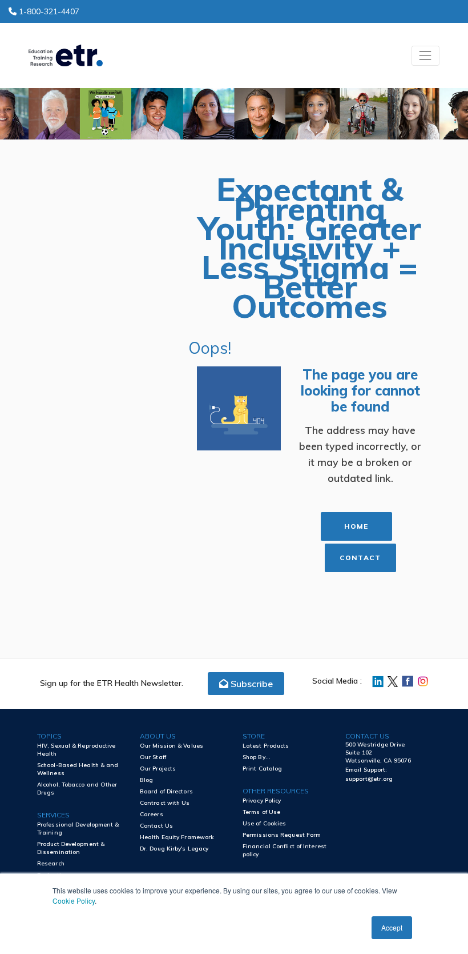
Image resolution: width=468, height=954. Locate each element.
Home (356, 526)
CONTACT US (367, 736)
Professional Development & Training (78, 828)
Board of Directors (166, 791)
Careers (151, 814)
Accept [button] (391, 927)
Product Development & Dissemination (70, 848)
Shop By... (257, 757)
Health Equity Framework (177, 837)
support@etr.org (369, 779)
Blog (146, 780)
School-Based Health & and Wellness (78, 769)
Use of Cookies (264, 823)
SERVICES (53, 815)
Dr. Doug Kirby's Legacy (174, 848)
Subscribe (250, 683)
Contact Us (156, 825)
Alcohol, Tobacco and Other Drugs (77, 788)
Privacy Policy (262, 800)
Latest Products (266, 745)
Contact (360, 557)
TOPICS (49, 736)
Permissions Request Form (282, 835)
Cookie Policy (74, 900)
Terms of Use (261, 812)
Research (50, 863)
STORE (254, 736)
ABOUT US (158, 736)
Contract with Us (165, 803)
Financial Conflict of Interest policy (284, 850)
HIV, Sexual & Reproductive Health (76, 749)
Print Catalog (262, 768)
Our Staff (153, 757)
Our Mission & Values (171, 745)
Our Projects (158, 768)
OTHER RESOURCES (276, 791)
